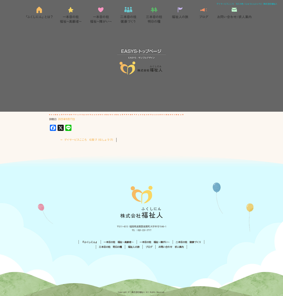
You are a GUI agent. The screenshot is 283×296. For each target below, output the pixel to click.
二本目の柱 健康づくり (128, 15)
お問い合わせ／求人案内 (234, 15)
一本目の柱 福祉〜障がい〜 (100, 15)
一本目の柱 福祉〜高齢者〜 (70, 15)
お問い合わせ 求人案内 (171, 247)
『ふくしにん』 (40, 15)
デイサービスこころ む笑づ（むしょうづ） (87, 140)
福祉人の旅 (180, 15)
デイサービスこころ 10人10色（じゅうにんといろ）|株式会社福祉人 (247, 4)
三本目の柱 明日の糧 (155, 15)
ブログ (203, 15)
